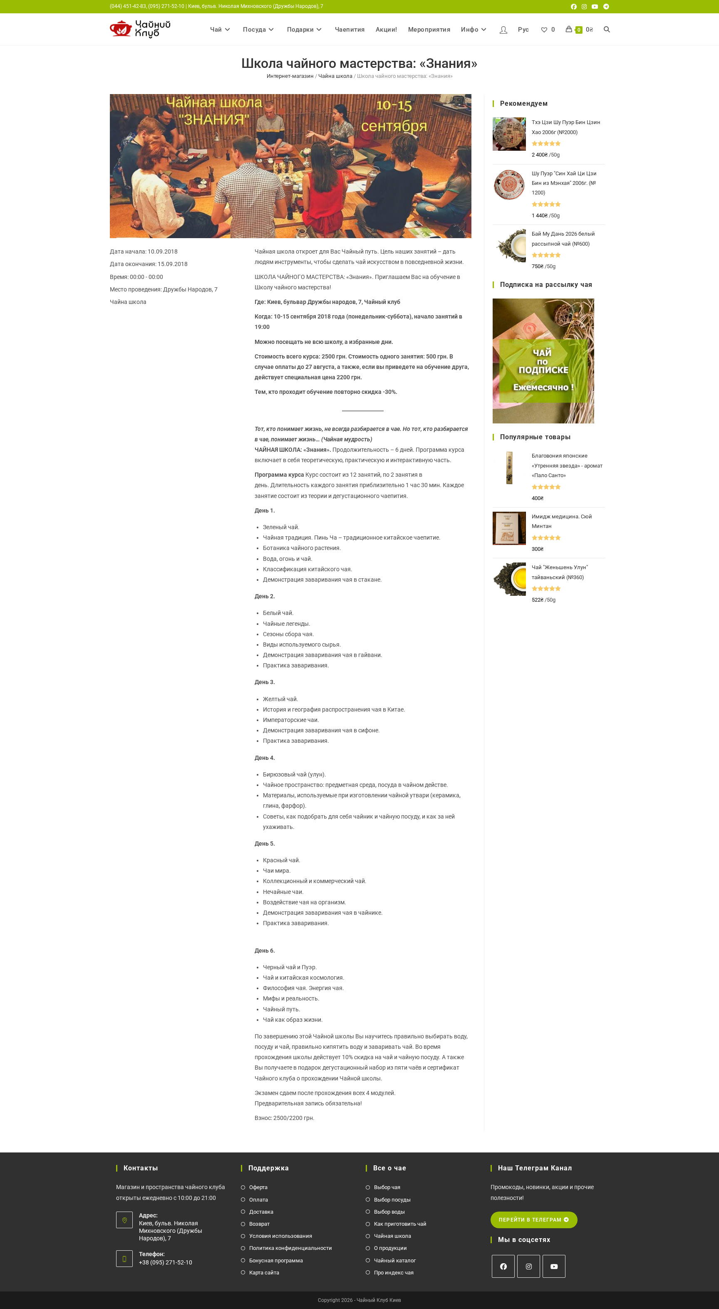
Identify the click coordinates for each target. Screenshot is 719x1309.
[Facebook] (503, 1266)
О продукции (390, 1248)
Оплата (258, 1200)
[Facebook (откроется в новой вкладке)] (573, 6)
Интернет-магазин (290, 76)
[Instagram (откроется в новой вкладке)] (584, 6)
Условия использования (280, 1236)
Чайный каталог (395, 1260)
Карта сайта (264, 1272)
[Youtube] (554, 1266)
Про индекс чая (394, 1272)
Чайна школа (335, 76)
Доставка (261, 1212)
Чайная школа (392, 1236)
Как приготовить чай (400, 1224)
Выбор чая (387, 1187)
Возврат (259, 1224)
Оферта (258, 1187)
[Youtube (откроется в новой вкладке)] (595, 6)
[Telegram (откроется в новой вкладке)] (605, 6)
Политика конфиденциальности (290, 1248)
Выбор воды (389, 1212)
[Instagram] (528, 1266)
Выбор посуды (392, 1200)
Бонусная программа (276, 1260)
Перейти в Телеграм (531, 1220)
